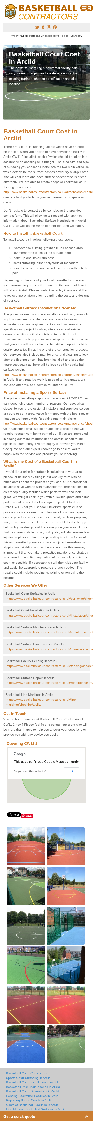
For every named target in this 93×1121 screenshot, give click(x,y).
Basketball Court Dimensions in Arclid (32, 1091)
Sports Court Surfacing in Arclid (28, 1078)
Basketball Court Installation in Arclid (32, 1082)
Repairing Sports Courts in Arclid (29, 1100)
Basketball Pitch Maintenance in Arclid (33, 1087)
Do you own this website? (30, 771)
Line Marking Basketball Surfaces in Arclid (36, 1109)
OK (71, 771)
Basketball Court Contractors (26, 1073)
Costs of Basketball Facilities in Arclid (32, 1105)
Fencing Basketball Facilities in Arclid (32, 1096)
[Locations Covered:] (5, 6)
